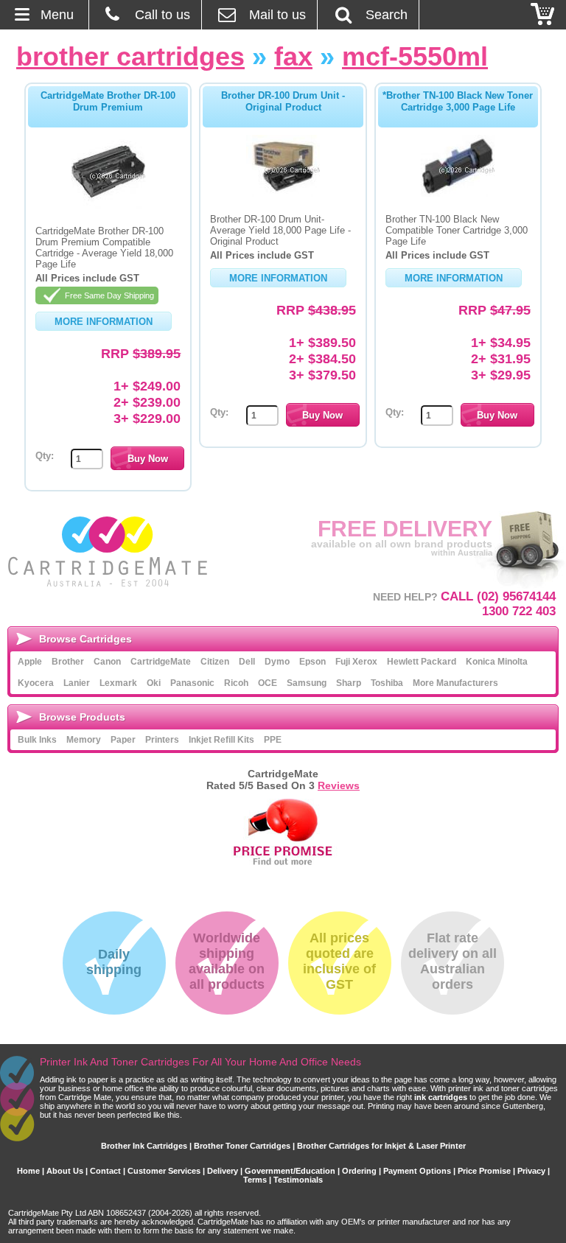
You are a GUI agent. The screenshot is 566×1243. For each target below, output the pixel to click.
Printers (162, 740)
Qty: (44, 455)
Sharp (348, 683)
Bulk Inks (37, 740)
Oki (154, 683)
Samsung (306, 683)
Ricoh (236, 683)
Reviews (339, 785)
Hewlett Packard (421, 661)
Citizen (214, 661)
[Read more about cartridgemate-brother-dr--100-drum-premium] (108, 205)
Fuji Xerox (356, 661)
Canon (107, 661)
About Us (64, 1170)
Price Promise (484, 1170)
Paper (123, 740)
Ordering (359, 1170)
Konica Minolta (497, 661)
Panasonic (192, 683)
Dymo (277, 661)
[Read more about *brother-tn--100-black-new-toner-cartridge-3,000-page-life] (458, 193)
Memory (83, 740)
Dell (247, 661)
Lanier (76, 683)
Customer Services (163, 1170)
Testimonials (298, 1179)
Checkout (543, 14)
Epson (312, 661)
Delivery (222, 1170)
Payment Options (417, 1170)
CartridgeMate (108, 551)
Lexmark (118, 683)
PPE (273, 740)
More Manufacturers (455, 683)
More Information (104, 321)
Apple (30, 661)
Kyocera (36, 683)
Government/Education (290, 1170)
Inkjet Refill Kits (221, 740)
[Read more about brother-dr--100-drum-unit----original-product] (283, 193)
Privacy (531, 1170)
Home (28, 1170)
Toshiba (387, 683)
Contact (105, 1170)
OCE (267, 683)
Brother (68, 661)
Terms (255, 1179)
